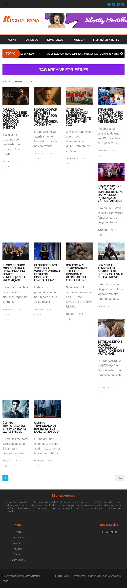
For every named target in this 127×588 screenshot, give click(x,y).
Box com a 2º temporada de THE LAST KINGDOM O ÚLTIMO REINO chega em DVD (77, 273)
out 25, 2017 (38, 461)
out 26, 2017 (7, 461)
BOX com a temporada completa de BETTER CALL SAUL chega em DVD (110, 271)
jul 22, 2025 (6, 162)
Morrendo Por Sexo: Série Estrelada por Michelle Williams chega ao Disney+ (46, 117)
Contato (18, 554)
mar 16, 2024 (102, 151)
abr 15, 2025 (70, 159)
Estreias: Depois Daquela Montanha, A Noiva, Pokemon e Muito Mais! (111, 347)
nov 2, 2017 (102, 388)
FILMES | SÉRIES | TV (106, 40)
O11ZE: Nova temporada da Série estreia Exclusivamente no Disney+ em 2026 (78, 117)
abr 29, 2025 (39, 154)
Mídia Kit (17, 548)
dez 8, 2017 (70, 314)
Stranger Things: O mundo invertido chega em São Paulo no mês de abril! (110, 115)
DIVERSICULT (56, 40)
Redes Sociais (18, 560)
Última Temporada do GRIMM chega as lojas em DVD (14, 427)
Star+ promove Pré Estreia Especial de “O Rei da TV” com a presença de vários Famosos (110, 193)
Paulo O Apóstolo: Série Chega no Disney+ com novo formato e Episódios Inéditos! (15, 118)
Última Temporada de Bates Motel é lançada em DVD (46, 427)
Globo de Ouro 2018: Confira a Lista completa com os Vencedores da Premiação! (13, 273)
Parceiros (17, 543)
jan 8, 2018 (6, 310)
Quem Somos (18, 537)
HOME (12, 40)
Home (5, 82)
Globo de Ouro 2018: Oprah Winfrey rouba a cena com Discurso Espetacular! (47, 273)
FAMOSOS (31, 40)
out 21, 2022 (102, 230)
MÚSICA (79, 40)
